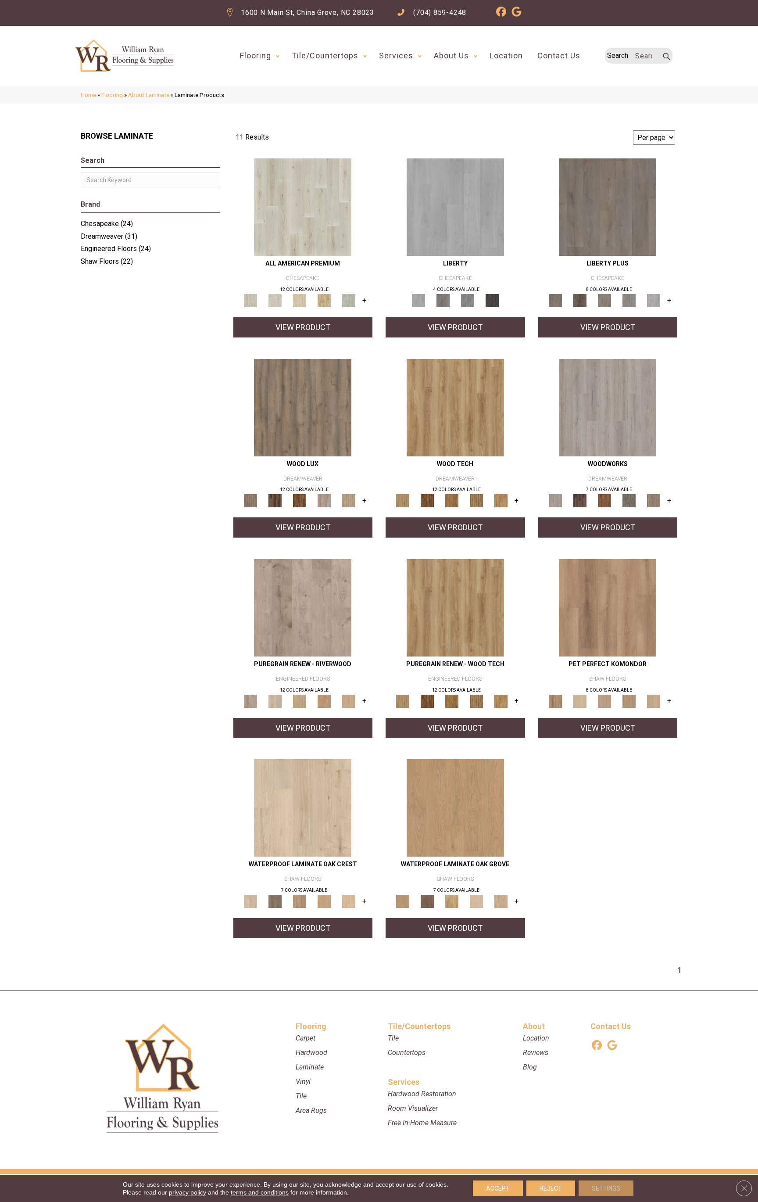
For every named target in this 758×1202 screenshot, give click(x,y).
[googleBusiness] (516, 13)
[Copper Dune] (629, 700)
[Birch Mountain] (455, 407)
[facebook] (501, 13)
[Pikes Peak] (300, 700)
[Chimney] (580, 300)
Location (506, 55)
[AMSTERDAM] (654, 500)
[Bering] (604, 300)
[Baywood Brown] (427, 901)
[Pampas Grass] (476, 901)
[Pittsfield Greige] (300, 901)
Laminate (310, 1067)
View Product (302, 327)
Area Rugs (311, 1110)
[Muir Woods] (349, 700)
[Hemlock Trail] (452, 500)
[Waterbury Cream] (349, 901)
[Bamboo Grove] (324, 700)
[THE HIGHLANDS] (300, 500)
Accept (498, 1188)
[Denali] (492, 300)
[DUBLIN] (607, 407)
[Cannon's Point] (476, 500)
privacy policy (187, 1192)
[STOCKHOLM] (349, 500)
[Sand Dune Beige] (501, 901)
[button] (277, 56)
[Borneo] (302, 607)
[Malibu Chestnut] (300, 300)
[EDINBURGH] (604, 500)
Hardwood (311, 1052)
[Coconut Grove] (302, 807)
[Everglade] (468, 300)
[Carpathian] (275, 700)
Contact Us (558, 55)
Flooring (255, 55)
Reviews (535, 1052)
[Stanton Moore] (501, 500)
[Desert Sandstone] (654, 700)
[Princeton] (629, 300)
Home (88, 94)
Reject (551, 1188)
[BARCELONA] (629, 500)
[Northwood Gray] (275, 901)
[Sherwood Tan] (324, 901)
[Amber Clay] (607, 607)
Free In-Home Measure (422, 1123)
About (534, 1026)
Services (396, 55)
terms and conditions (260, 1192)
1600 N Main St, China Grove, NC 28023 (307, 12)
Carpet (305, 1038)
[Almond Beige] (455, 807)
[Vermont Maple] (324, 300)
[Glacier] (455, 207)
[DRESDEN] (580, 500)
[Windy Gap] (427, 500)
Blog (530, 1067)
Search (617, 55)
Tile (301, 1096)
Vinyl (303, 1081)
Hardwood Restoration (422, 1094)
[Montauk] (654, 300)
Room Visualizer (413, 1108)
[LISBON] (275, 500)
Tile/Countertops (325, 55)
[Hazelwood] (452, 901)
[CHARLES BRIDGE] (324, 500)
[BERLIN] (302, 407)
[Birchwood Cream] (580, 700)
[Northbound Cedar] (302, 207)
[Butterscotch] (604, 700)
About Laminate (148, 94)
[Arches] (607, 207)
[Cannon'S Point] (476, 700)
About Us (451, 55)
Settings (606, 1188)
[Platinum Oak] (349, 300)
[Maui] (443, 300)
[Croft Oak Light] (275, 300)
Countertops (406, 1052)
